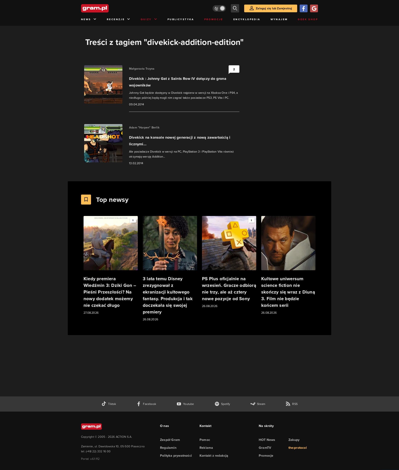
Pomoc (205, 439)
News (86, 19)
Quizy (146, 19)
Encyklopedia (246, 19)
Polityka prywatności (176, 455)
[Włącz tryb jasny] (219, 8)
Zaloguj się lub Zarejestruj (274, 8)
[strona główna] (105, 8)
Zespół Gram (170, 439)
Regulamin (168, 447)
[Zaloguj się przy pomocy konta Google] (314, 8)
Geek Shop (308, 19)
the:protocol (297, 447)
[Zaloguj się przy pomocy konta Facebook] (304, 8)
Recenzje (116, 19)
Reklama (206, 447)
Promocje (213, 19)
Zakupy (294, 439)
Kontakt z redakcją (214, 455)
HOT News (267, 439)
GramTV (265, 447)
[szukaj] (235, 8)
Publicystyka (180, 19)
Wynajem (279, 19)
